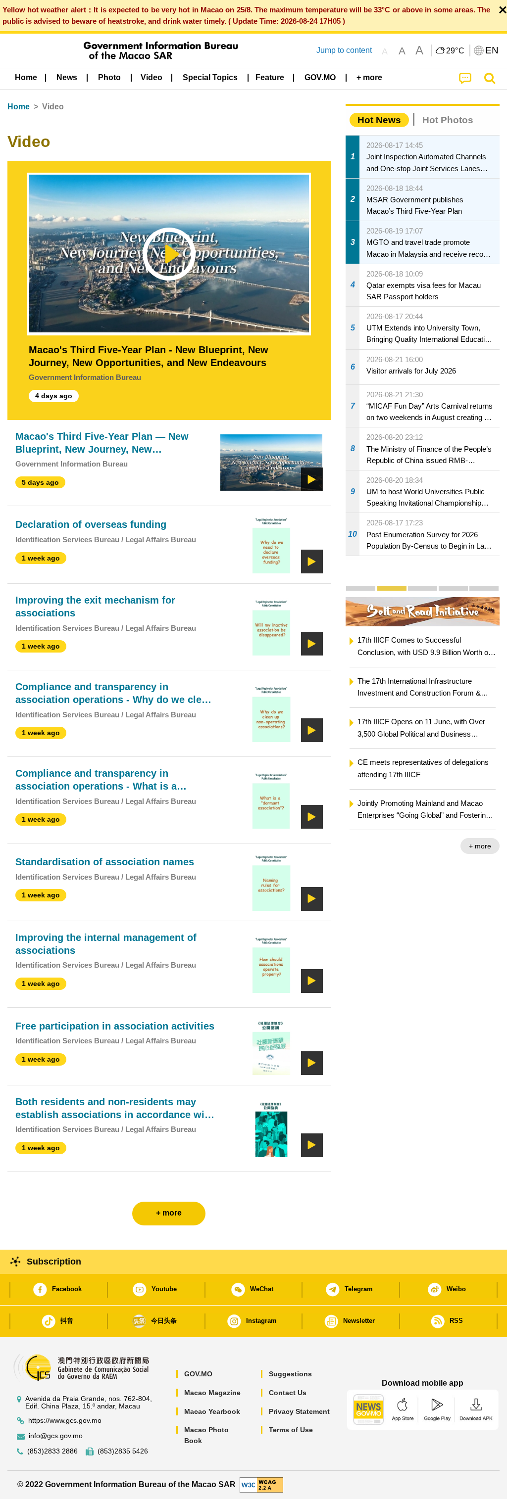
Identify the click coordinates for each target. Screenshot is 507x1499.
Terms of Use (291, 1430)
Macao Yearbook (212, 1411)
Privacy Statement (299, 1411)
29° (455, 51)
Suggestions (290, 1374)
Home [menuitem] (26, 77)
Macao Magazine (212, 1393)
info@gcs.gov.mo (56, 1436)
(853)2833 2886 (52, 1451)
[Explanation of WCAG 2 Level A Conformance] (261, 1484)
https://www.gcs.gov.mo (64, 1420)
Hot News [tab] (379, 120)
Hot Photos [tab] (447, 120)
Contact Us (287, 1393)
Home (18, 106)
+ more (480, 846)
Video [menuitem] (151, 77)
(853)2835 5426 (123, 1451)
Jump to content (344, 50)
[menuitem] (67, 77)
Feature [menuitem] (269, 77)
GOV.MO (198, 1374)
